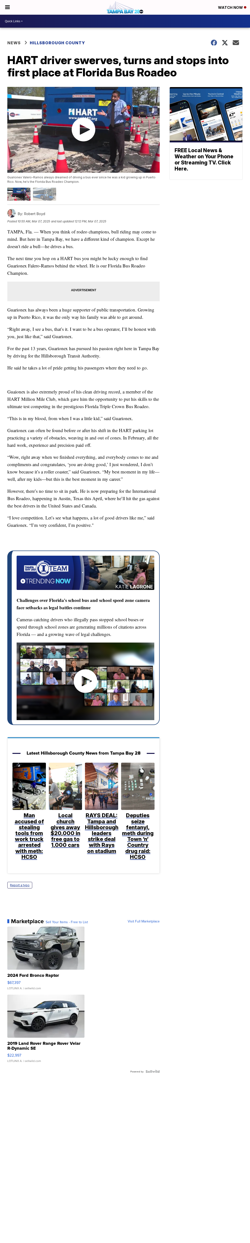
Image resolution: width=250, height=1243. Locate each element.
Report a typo (20, 885)
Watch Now (231, 7)
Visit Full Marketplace (144, 921)
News (14, 42)
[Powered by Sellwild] (153, 1071)
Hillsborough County (57, 42)
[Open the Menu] (7, 7)
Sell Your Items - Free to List (67, 922)
